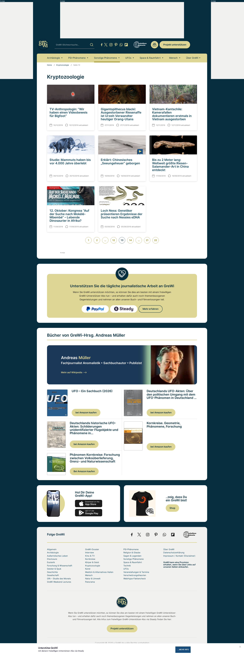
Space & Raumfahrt (150, 58)
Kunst (87, 568)
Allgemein (51, 549)
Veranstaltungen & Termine (136, 572)
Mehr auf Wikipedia (71, 372)
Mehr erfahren (150, 309)
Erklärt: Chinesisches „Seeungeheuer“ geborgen (120, 161)
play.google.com (88, 512)
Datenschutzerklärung (173, 552)
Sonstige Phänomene (105, 58)
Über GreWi (192, 58)
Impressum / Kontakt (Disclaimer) (179, 556)
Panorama (90, 582)
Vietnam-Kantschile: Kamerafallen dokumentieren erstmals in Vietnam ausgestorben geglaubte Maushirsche (172, 115)
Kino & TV (90, 556)
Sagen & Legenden (132, 556)
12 (113, 240)
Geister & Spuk (54, 568)
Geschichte (52, 572)
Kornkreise (90, 559)
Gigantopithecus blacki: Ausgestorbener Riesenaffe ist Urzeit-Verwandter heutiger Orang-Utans (121, 114)
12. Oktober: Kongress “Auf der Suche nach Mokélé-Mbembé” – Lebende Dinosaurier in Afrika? (69, 215)
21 (147, 240)
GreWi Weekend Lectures (59, 582)
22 (155, 240)
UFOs (128, 58)
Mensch (173, 58)
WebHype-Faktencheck (134, 578)
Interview (89, 552)
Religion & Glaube (131, 552)
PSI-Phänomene (77, 58)
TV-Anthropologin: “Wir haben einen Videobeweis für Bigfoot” (68, 112)
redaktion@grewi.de (154, 44)
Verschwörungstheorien (134, 575)
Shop (172, 508)
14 (130, 240)
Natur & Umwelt (92, 578)
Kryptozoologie (62, 65)
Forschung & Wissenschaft (59, 565)
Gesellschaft (53, 575)
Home (49, 65)
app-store (88, 503)
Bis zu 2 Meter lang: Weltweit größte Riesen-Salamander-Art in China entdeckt (170, 165)
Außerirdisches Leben (57, 556)
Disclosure (52, 559)
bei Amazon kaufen (86, 412)
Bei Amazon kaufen (84, 471)
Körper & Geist (92, 562)
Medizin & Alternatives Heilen (99, 572)
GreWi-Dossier (92, 549)
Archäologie (53, 58)
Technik (127, 565)
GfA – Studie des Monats (59, 578)
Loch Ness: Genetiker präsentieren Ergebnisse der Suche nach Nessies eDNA (121, 214)
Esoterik (51, 562)
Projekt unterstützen (174, 44)
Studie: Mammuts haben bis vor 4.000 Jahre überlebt (70, 161)
